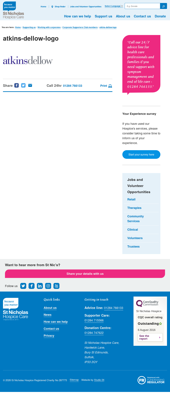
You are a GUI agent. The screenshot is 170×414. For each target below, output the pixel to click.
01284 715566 (94, 320)
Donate (160, 16)
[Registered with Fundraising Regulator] (151, 380)
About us (123, 16)
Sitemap (74, 379)
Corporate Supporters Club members (80, 27)
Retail (131, 199)
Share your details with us (85, 273)
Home (43, 6)
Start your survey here (141, 154)
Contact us (142, 16)
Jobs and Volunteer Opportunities (85, 6)
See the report (144, 337)
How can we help (77, 16)
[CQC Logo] (147, 306)
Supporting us (29, 27)
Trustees (133, 246)
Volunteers (135, 238)
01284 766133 (72, 85)
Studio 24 (99, 379)
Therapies (134, 208)
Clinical (132, 229)
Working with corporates (49, 27)
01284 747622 (94, 332)
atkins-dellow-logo (108, 27)
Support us (103, 16)
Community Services (135, 218)
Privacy (49, 335)
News (47, 314)
